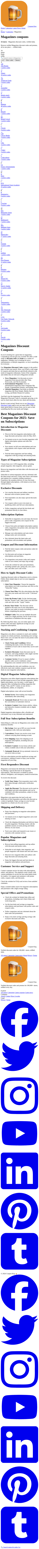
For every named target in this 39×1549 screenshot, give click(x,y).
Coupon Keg (31, 26)
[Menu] (1, 30)
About (23, 28)
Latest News (17, 28)
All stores (4, 955)
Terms (35, 955)
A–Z (3, 60)
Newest (17, 60)
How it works (15, 996)
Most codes (9, 60)
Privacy (30, 955)
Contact (8, 996)
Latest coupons (20, 992)
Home (3, 28)
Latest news (19, 955)
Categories (8, 28)
